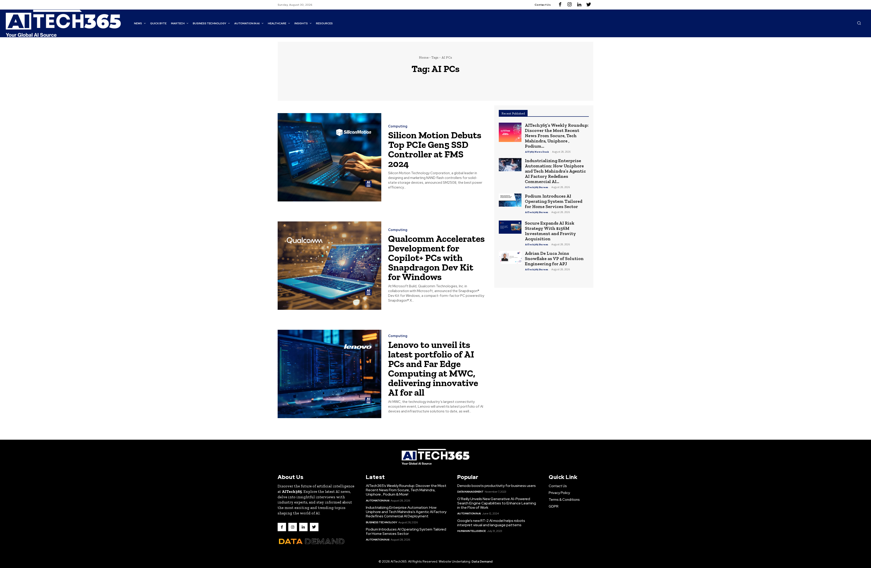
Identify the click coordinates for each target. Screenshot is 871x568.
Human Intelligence (471, 531)
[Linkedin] (579, 5)
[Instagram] (569, 5)
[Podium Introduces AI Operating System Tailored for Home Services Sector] (510, 200)
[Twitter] (588, 5)
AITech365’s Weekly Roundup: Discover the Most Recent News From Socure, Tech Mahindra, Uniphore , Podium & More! (406, 490)
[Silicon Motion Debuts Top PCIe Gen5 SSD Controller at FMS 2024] (329, 157)
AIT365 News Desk (537, 151)
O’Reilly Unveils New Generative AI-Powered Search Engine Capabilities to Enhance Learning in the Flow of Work (496, 503)
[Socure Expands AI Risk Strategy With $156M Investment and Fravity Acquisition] (510, 227)
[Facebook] (560, 5)
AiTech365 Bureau (536, 187)
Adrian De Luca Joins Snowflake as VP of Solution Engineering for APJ (554, 258)
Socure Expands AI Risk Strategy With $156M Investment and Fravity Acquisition (550, 230)
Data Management (470, 492)
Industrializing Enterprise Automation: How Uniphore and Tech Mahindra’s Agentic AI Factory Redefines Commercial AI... (555, 171)
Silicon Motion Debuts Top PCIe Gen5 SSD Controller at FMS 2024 (434, 149)
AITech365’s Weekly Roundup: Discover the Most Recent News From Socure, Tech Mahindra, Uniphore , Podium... (556, 135)
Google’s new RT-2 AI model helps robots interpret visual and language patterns (491, 522)
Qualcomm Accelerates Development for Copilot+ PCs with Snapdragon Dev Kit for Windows (436, 258)
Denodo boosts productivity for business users (496, 485)
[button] (859, 23)
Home (423, 57)
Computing (397, 126)
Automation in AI (377, 500)
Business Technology (381, 522)
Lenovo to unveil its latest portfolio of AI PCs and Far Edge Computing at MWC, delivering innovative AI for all (433, 368)
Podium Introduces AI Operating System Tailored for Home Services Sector (553, 201)
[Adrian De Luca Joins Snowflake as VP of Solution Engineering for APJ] (510, 257)
